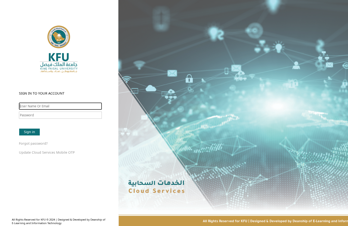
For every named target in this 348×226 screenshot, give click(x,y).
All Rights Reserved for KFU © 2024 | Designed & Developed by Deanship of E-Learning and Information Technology (58, 221)
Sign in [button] (29, 132)
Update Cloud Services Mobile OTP (47, 152)
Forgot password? (33, 143)
